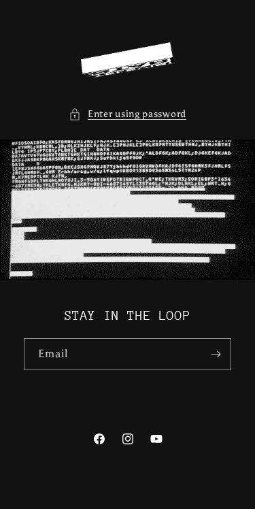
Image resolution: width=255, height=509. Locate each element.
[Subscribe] (216, 354)
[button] (127, 113)
